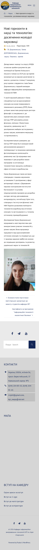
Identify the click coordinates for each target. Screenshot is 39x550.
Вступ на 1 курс (10, 497)
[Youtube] (26, 333)
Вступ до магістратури (14, 501)
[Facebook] (12, 333)
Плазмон (13, 56)
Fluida (18, 543)
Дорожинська (23, 53)
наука (6, 56)
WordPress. (27, 543)
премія (20, 56)
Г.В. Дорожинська (13, 49)
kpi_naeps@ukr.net (16, 399)
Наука (10, 13)
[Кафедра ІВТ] (11, 5)
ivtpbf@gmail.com (16, 395)
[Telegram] (19, 333)
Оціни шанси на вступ (13, 492)
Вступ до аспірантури (13, 505)
